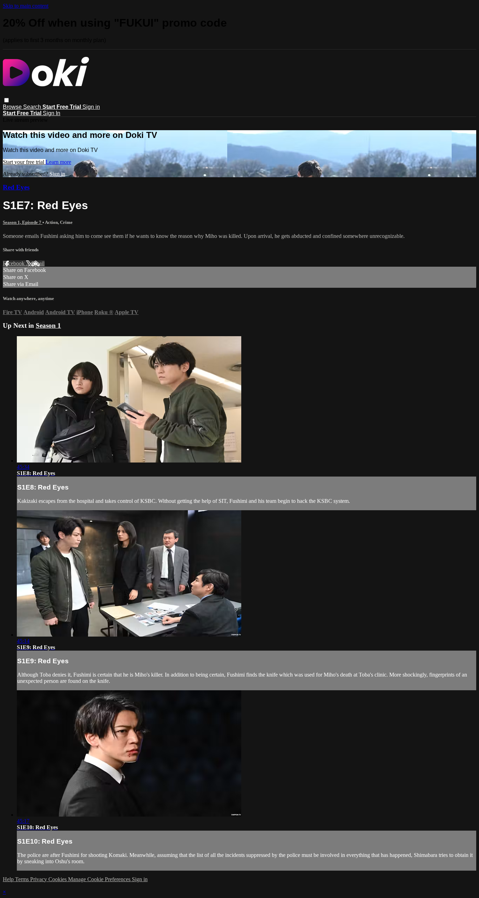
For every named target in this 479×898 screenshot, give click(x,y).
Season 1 (48, 325)
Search (32, 107)
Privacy (39, 879)
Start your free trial (24, 162)
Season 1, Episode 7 (22, 222)
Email (38, 263)
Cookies (58, 879)
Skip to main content (25, 6)
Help (9, 879)
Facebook (14, 263)
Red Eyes (16, 187)
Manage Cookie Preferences (100, 879)
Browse (13, 107)
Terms (22, 879)
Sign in (91, 107)
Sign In (51, 113)
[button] (6, 100)
